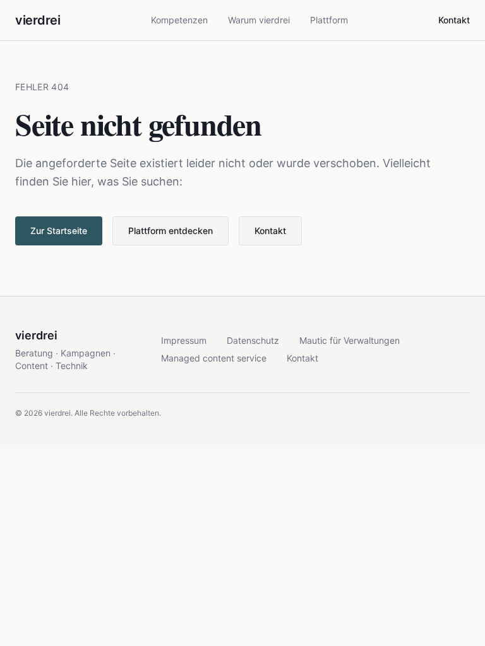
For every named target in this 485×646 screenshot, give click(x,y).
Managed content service (213, 358)
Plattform (329, 20)
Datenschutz (253, 340)
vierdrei (37, 20)
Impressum (184, 340)
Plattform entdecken (170, 230)
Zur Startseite (58, 230)
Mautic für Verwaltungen (349, 340)
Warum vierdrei (259, 20)
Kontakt (454, 20)
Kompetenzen (179, 20)
